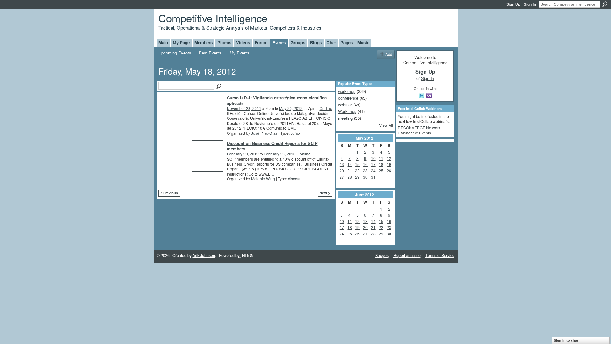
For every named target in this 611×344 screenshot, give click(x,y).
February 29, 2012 (243, 153)
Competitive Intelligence (212, 17)
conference (348, 98)
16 (365, 164)
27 (342, 177)
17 (373, 164)
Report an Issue (407, 255)
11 (381, 158)
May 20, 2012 (291, 108)
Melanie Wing (263, 178)
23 (365, 170)
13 (342, 164)
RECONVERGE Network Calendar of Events (419, 130)
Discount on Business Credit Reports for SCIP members (272, 146)
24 (373, 170)
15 (357, 164)
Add (388, 54)
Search (604, 4)
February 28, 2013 (280, 153)
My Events (240, 53)
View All (386, 125)
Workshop (347, 111)
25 (381, 170)
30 (365, 177)
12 (389, 158)
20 (342, 170)
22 (357, 170)
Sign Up (513, 4)
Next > (325, 192)
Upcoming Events (174, 53)
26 (389, 170)
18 (381, 164)
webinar (345, 105)
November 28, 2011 (244, 108)
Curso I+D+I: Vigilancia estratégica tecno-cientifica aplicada (277, 100)
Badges (382, 255)
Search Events (219, 87)
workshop (346, 91)
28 (350, 177)
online (305, 153)
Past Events (210, 53)
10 (373, 158)
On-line (326, 108)
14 (350, 164)
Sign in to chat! (566, 340)
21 (350, 170)
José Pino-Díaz (264, 133)
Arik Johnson (204, 255)
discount (295, 178)
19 (389, 164)
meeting (345, 118)
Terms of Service (439, 255)
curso (295, 133)
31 (373, 177)
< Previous (169, 192)
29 (357, 177)
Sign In (530, 4)
